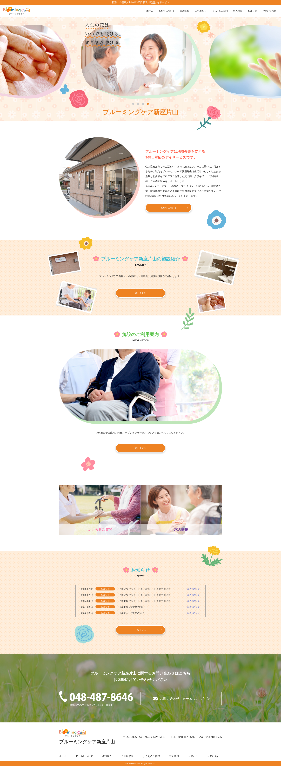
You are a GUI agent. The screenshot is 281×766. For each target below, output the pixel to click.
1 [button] (133, 104)
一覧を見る (140, 630)
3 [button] (143, 104)
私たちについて (167, 10)
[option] (140, 62)
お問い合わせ (269, 10)
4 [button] (148, 104)
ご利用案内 (200, 10)
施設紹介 (184, 10)
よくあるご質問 (220, 10)
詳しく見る (140, 293)
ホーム (149, 10)
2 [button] (138, 104)
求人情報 (237, 10)
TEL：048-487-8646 (183, 737)
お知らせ (252, 10)
